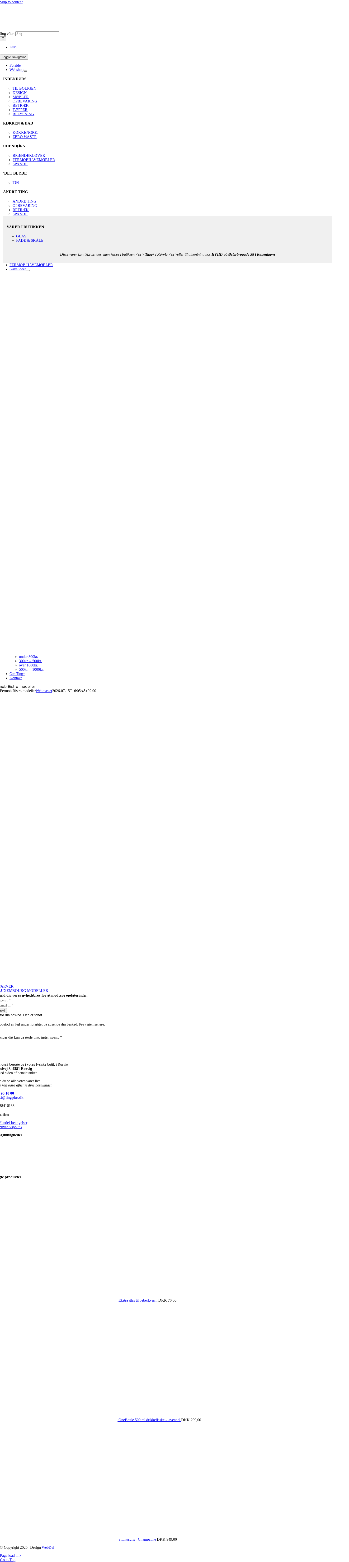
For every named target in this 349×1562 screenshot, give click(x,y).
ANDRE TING (24, 201)
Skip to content (11, 2)
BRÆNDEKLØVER (29, 155)
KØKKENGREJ (25, 132)
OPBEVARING (25, 101)
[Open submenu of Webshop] (25, 71)
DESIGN (20, 93)
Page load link (10, 1555)
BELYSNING (23, 114)
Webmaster (44, 691)
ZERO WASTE (25, 137)
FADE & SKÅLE (29, 240)
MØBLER (21, 97)
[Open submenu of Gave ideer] (28, 270)
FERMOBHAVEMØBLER (34, 160)
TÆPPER (20, 110)
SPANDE (20, 164)
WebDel (48, 1547)
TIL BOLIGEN (24, 88)
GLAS (21, 236)
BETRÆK (21, 105)
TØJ (16, 182)
